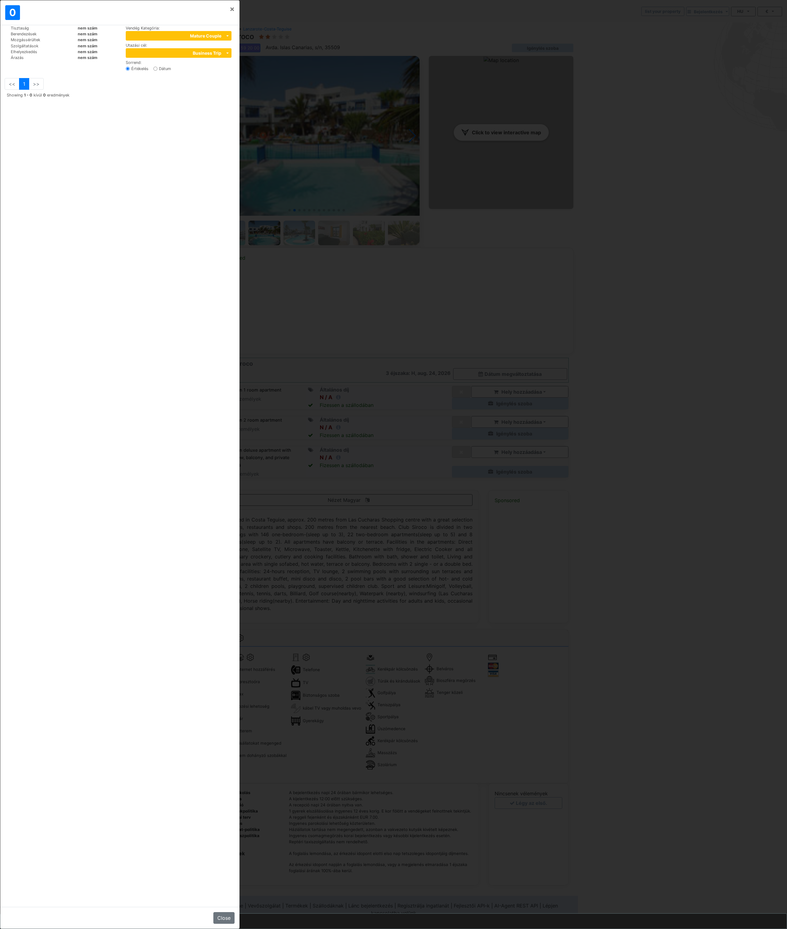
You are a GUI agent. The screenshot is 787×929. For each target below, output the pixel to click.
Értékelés (139, 68)
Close (224, 918)
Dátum (165, 68)
